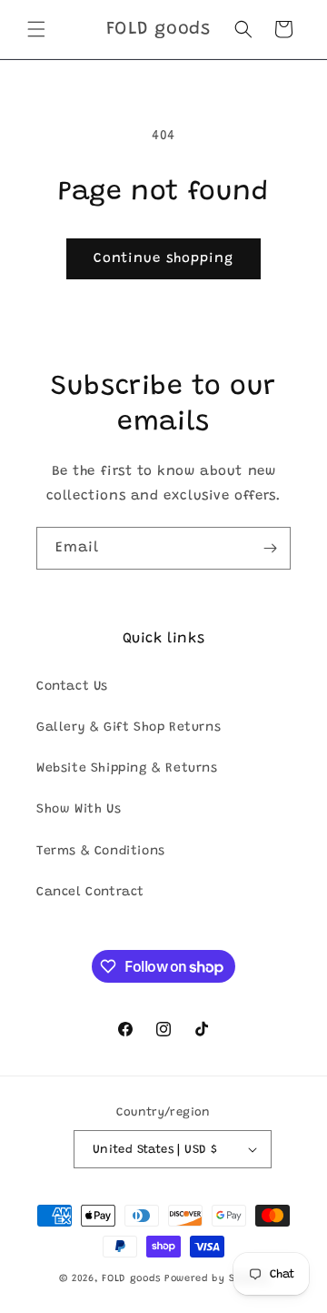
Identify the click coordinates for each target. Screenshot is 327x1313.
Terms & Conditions (100, 851)
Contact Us (72, 687)
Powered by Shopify (216, 1279)
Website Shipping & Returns (127, 769)
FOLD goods (131, 1279)
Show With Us (78, 809)
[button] (36, 29)
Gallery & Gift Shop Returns (128, 728)
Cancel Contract (90, 892)
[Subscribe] (270, 548)
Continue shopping (163, 259)
